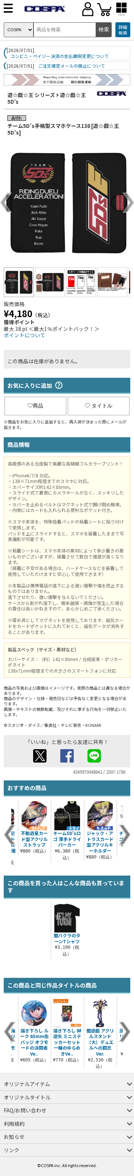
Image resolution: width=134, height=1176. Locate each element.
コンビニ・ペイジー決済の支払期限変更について (59, 56)
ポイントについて (24, 335)
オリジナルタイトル (27, 1097)
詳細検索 (122, 30)
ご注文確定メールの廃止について (71, 66)
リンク (11, 1150)
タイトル (102, 406)
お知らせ (14, 1136)
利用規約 (14, 1123)
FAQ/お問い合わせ (25, 1110)
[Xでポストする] (40, 760)
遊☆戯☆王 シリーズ (31, 95)
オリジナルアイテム (27, 1084)
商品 (38, 406)
